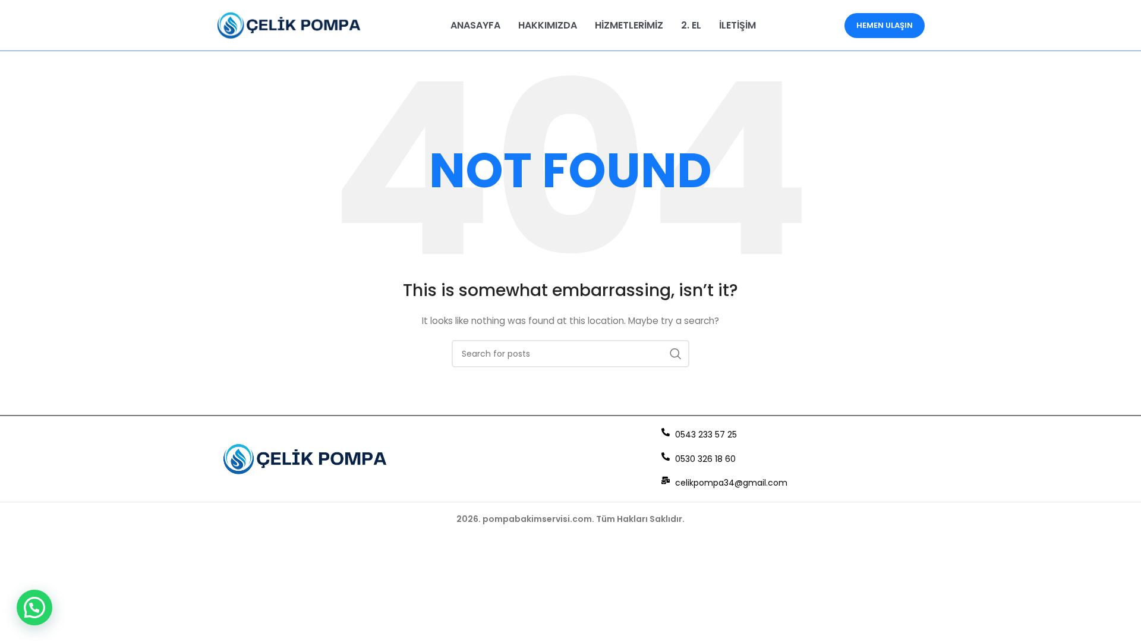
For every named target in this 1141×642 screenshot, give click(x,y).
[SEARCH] (675, 353)
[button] (34, 607)
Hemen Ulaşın (884, 25)
